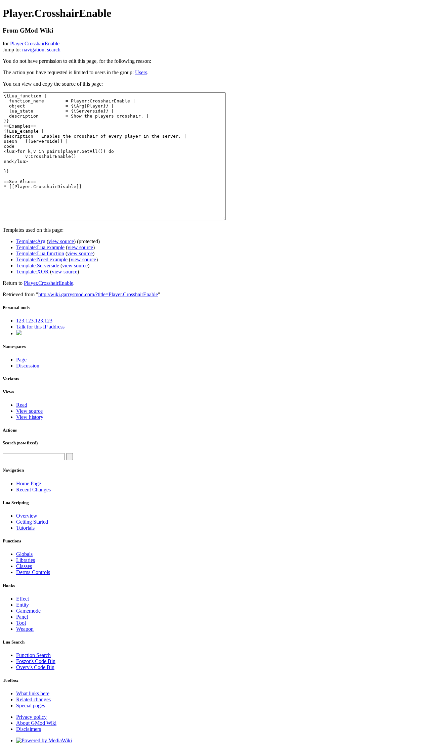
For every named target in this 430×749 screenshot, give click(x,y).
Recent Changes (33, 489)
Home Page (28, 483)
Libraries (25, 560)
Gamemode (28, 611)
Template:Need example (42, 259)
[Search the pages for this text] (69, 456)
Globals (24, 554)
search (53, 49)
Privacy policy (31, 717)
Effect (22, 599)
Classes (24, 566)
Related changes (33, 699)
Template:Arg (30, 241)
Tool (21, 623)
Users (141, 72)
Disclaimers (28, 729)
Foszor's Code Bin (35, 661)
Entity (22, 605)
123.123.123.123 (34, 320)
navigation (33, 49)
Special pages (30, 705)
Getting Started (32, 522)
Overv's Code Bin (35, 667)
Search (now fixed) (20, 442)
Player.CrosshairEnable (34, 43)
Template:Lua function (40, 253)
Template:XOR (32, 271)
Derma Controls (33, 572)
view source (61, 241)
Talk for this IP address (40, 326)
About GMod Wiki (36, 723)
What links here (32, 693)
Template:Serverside (37, 265)
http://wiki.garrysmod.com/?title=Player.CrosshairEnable (98, 294)
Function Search (33, 655)
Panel (22, 617)
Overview (26, 516)
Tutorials (25, 528)
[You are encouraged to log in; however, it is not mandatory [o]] (19, 333)
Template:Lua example (40, 247)
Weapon (25, 629)
